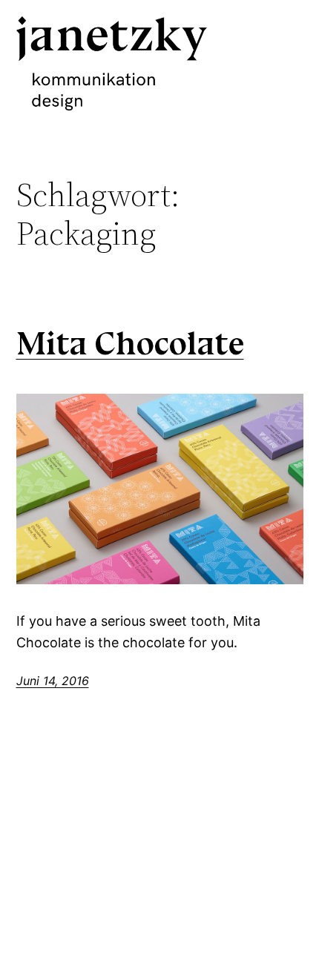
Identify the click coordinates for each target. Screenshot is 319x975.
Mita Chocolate (130, 344)
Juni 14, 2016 (52, 680)
